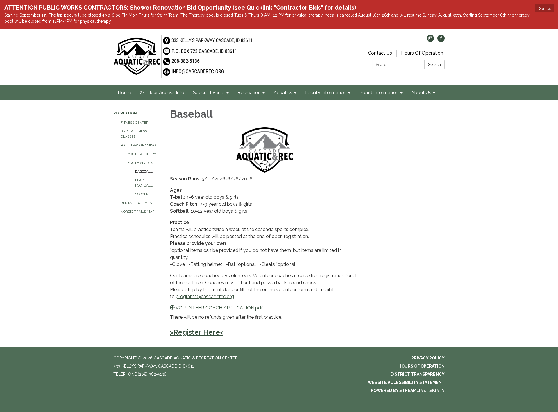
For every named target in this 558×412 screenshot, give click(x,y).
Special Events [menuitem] (209, 92)
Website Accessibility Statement (406, 382)
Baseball (144, 171)
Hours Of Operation (422, 53)
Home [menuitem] (124, 92)
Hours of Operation (421, 366)
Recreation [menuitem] (249, 92)
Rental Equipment (137, 203)
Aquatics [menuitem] (282, 92)
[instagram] (430, 40)
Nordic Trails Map (137, 211)
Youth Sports (140, 163)
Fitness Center (135, 123)
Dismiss (544, 8)
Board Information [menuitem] (378, 92)
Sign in (437, 390)
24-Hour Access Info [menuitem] (162, 92)
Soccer (142, 194)
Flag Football (144, 182)
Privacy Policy (428, 358)
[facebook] (441, 40)
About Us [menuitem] (421, 92)
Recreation (125, 113)
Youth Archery (142, 154)
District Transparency (418, 374)
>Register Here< (196, 332)
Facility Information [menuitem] (325, 92)
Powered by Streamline (398, 390)
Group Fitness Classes (134, 134)
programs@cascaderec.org (205, 296)
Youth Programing (138, 145)
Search (434, 64)
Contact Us (380, 53)
